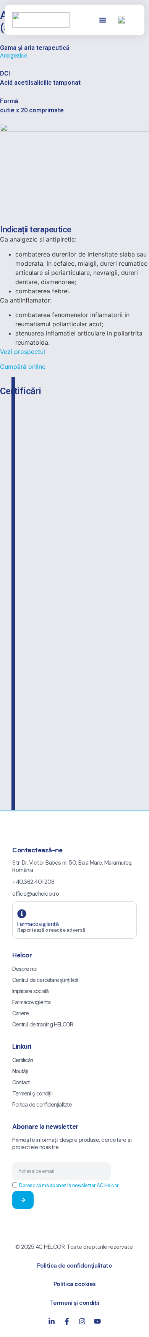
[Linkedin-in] (51, 1321)
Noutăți (20, 1071)
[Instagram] (82, 1321)
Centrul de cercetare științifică (45, 980)
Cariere (20, 1013)
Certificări (22, 1060)
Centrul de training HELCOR (42, 1024)
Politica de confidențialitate (42, 1104)
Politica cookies (74, 1284)
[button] (103, 20)
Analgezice (13, 55)
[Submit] (23, 1200)
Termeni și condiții (32, 1093)
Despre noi (24, 968)
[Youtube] (97, 1321)
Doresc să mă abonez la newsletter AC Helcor (69, 1185)
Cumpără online (22, 366)
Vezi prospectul (22, 351)
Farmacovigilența (31, 1002)
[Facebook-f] (66, 1321)
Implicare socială (30, 991)
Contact (20, 1082)
